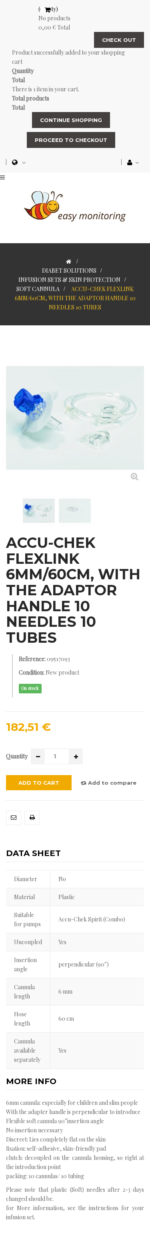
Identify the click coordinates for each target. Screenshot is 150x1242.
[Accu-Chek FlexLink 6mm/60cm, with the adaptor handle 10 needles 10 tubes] (39, 511)
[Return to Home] (68, 261)
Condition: (31, 672)
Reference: (32, 659)
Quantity (17, 756)
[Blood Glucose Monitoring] (75, 205)
